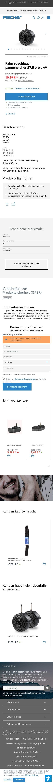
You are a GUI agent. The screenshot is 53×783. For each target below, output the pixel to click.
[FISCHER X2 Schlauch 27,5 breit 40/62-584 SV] (27, 618)
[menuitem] (48, 17)
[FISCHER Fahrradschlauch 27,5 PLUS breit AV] (14, 427)
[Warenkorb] (38, 17)
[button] (48, 778)
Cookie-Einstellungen (25, 756)
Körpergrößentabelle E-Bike (25, 752)
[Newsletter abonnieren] (47, 688)
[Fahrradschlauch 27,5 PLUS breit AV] (9, 456)
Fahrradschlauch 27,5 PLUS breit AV (14, 445)
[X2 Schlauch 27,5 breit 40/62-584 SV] (44, 642)
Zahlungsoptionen (37, 743)
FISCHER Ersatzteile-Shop (33, 739)
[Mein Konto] (42, 17)
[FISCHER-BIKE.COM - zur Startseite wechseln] (12, 17)
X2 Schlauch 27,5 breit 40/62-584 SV (23, 637)
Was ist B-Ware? (15, 765)
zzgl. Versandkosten (26, 81)
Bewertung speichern (17, 387)
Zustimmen (19, 780)
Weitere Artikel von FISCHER (14, 205)
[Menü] (48, 17)
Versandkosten (38, 731)
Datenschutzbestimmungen (25, 379)
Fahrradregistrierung (25, 748)
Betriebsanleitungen (34, 765)
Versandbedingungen (16, 743)
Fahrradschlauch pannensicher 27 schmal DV (38, 445)
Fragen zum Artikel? (8, 205)
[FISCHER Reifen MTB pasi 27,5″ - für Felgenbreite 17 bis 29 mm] (27, 540)
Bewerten (11, 114)
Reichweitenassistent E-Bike (25, 761)
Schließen (8, 779)
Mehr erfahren (32, 775)
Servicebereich (12, 739)
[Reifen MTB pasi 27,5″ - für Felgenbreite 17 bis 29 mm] (44, 564)
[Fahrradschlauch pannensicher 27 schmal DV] (32, 456)
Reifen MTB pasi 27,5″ (19, 560)
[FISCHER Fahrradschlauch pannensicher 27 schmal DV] (38, 427)
